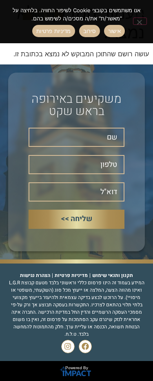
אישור (114, 31)
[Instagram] (67, 346)
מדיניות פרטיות (53, 31)
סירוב (89, 31)
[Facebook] (85, 346)
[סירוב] (140, 21)
